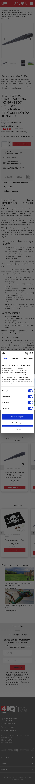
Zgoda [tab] (5, 358)
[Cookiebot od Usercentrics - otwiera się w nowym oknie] (25, 353)
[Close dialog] (34, 374)
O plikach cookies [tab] (27, 358)
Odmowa (17, 429)
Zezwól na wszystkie (17, 417)
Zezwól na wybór (17, 423)
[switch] (30, 396)
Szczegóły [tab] (14, 358)
